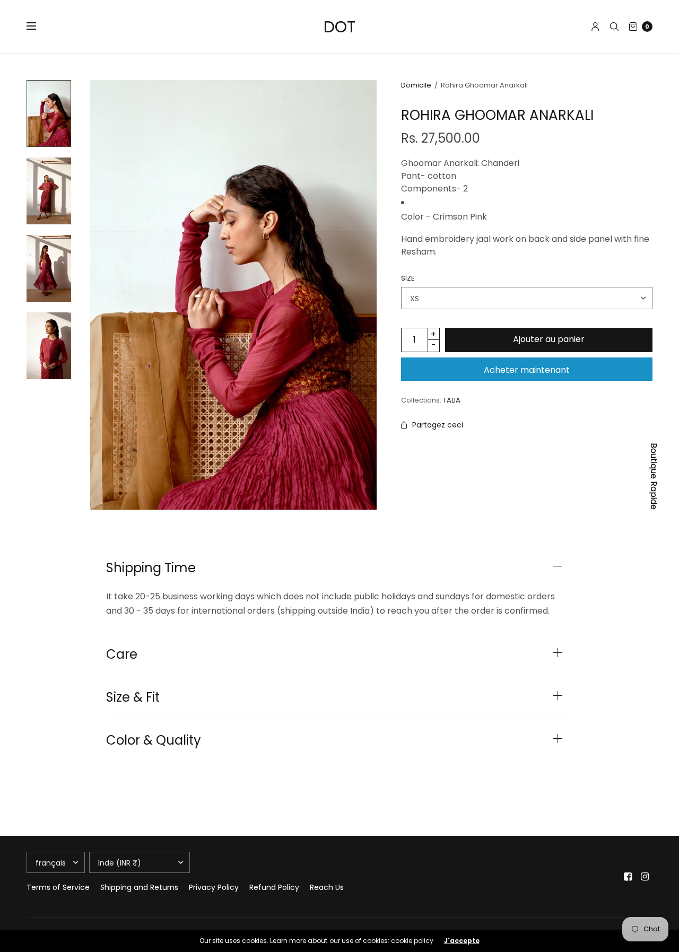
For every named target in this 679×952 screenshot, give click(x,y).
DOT (339, 26)
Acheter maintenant (527, 370)
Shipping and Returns (139, 887)
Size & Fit (133, 697)
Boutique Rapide (654, 476)
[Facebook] (628, 876)
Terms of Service (58, 887)
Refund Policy (274, 887)
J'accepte (462, 941)
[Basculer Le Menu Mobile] (38, 26)
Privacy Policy (214, 887)
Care (121, 654)
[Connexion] (595, 26)
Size (408, 278)
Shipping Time (151, 568)
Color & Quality (153, 740)
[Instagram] (645, 876)
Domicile (416, 85)
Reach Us (327, 887)
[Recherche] (614, 26)
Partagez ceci (437, 425)
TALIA (451, 400)
